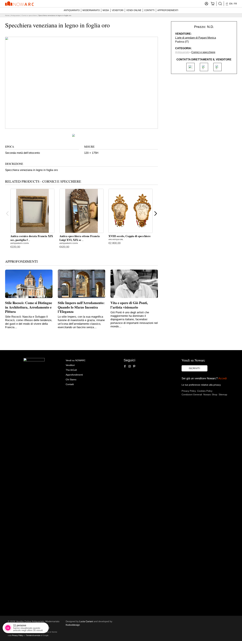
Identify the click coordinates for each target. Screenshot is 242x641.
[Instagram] (129, 366)
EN (230, 3)
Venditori (117, 10)
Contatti (149, 10)
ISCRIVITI (194, 368)
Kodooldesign (73, 625)
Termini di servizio (33, 635)
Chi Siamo (71, 379)
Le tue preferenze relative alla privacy (201, 384)
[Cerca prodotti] (220, 3)
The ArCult (71, 370)
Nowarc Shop (210, 394)
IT (227, 3)
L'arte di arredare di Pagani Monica (195, 37)
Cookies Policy (204, 391)
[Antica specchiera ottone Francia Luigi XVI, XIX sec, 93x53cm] (81, 211)
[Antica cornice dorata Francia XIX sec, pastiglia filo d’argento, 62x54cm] (32, 211)
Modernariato (91, 10)
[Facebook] (125, 366)
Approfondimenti (167, 10)
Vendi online (133, 10)
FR (235, 3)
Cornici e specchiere (29, 15)
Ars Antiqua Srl (115, 239)
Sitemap (223, 394)
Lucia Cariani (86, 621)
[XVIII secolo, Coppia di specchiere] (130, 211)
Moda (106, 10)
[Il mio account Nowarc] (206, 3)
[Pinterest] (134, 366)
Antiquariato (72, 10)
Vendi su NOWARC (75, 360)
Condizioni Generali (192, 394)
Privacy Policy (189, 391)
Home (7, 15)
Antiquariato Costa (19, 243)
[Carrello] (212, 3)
